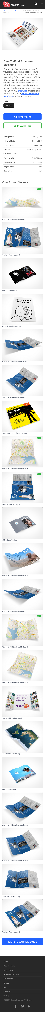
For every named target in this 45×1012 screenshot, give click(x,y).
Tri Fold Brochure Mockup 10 (12, 754)
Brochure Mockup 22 (9, 290)
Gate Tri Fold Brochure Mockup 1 (13, 718)
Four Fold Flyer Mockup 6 (11, 504)
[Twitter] (22, 1005)
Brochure (18, 11)
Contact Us (7, 991)
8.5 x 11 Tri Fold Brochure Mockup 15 (15, 647)
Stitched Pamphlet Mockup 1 (12, 326)
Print (11, 11)
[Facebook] (16, 1005)
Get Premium (22, 117)
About (5, 961)
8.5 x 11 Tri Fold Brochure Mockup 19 (15, 469)
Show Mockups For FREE (34, 13)
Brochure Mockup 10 (9, 789)
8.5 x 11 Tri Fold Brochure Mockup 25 (15, 611)
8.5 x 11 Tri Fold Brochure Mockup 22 (15, 825)
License (6, 983)
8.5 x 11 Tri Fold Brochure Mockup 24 (15, 362)
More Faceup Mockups (22, 941)
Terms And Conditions (11, 974)
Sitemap (6, 996)
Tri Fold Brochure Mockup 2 (11, 896)
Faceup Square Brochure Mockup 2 (14, 433)
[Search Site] (36, 4)
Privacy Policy (8, 970)
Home (5, 11)
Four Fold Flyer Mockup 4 (11, 932)
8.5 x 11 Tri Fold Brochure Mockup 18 (15, 682)
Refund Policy (8, 979)
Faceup (8, 105)
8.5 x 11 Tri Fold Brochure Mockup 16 (15, 861)
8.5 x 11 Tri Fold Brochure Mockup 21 (15, 576)
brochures (22, 90)
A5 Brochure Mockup (9, 540)
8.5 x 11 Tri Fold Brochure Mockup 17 (15, 397)
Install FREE (24, 125)
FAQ (4, 987)
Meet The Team (9, 966)
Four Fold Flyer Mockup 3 (11, 255)
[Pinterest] (29, 1005)
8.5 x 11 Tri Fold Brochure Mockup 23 (15, 219)
